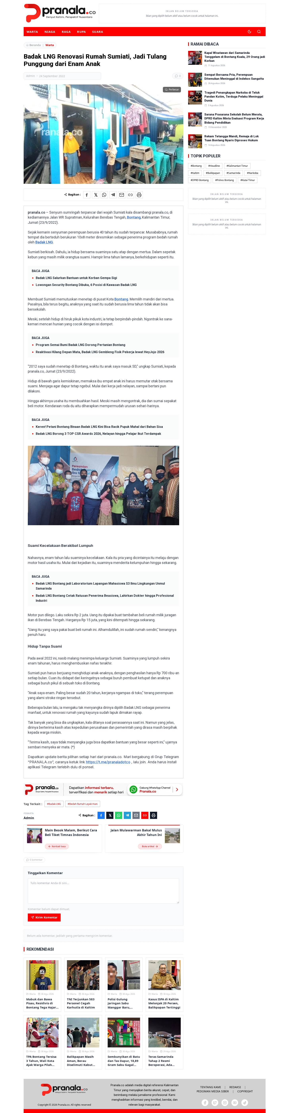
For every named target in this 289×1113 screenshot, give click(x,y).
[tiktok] (244, 1102)
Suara (97, 32)
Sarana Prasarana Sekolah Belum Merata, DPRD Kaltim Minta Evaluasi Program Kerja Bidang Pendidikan (234, 118)
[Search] (259, 31)
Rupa (81, 32)
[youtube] (234, 1102)
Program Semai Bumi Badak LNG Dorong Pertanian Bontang (80, 345)
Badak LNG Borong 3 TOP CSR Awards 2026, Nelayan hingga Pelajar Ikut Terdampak (98, 434)
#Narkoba (252, 173)
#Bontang (196, 166)
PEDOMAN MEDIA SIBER (213, 1091)
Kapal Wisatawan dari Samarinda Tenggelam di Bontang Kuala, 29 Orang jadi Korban (234, 57)
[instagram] (224, 1102)
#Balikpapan (213, 173)
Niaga (49, 32)
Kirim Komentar (46, 917)
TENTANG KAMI (210, 1087)
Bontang (134, 217)
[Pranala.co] (64, 1089)
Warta (32, 32)
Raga (66, 32)
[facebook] (205, 1102)
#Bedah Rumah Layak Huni (83, 804)
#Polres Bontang (224, 180)
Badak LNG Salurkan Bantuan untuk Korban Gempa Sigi (76, 278)
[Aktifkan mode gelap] (249, 31)
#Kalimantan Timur (237, 166)
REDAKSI (235, 1087)
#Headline (214, 166)
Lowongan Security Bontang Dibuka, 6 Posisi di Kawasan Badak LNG (86, 285)
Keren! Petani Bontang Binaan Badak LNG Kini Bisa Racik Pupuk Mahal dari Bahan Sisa (99, 427)
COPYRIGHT (245, 1091)
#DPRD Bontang (200, 180)
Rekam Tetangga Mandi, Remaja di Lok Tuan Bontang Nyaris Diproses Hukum (231, 138)
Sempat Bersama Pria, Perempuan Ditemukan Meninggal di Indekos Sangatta (234, 76)
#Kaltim (195, 173)
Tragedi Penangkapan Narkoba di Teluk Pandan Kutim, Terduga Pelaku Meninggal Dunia (233, 97)
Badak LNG (44, 242)
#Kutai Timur (248, 180)
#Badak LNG (54, 804)
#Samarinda (233, 173)
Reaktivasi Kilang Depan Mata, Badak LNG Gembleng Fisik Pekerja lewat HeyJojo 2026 (100, 352)
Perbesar (174, 89)
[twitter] (215, 1102)
